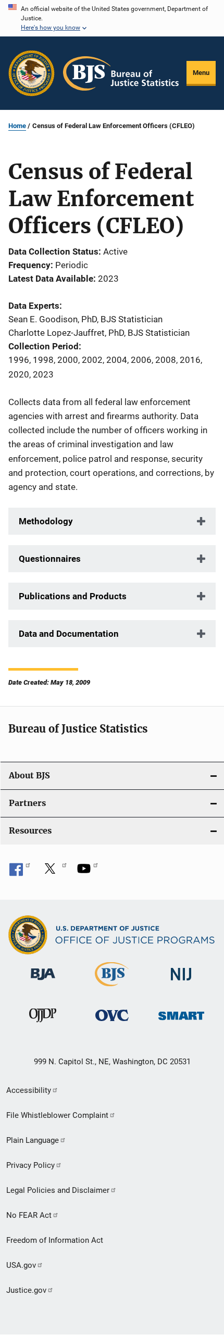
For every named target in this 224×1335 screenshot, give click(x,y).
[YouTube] (87, 872)
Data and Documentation (69, 633)
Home (17, 126)
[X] (54, 872)
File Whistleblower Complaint (57, 1115)
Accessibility (28, 1090)
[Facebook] (19, 872)
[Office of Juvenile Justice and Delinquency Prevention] (42, 1024)
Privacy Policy (30, 1165)
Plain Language (32, 1140)
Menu (201, 73)
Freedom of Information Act (54, 1240)
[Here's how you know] (112, 18)
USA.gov (21, 1265)
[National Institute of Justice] (181, 982)
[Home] (121, 73)
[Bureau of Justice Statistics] (112, 988)
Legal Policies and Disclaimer (57, 1190)
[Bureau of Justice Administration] (43, 982)
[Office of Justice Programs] (31, 73)
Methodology (46, 521)
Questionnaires (50, 558)
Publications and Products (73, 596)
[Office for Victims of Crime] (112, 1022)
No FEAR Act (29, 1215)
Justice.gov (26, 1290)
